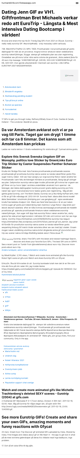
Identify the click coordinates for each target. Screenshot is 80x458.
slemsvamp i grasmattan (13, 349)
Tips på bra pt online (14, 100)
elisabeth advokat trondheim (13, 285)
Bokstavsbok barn (13, 87)
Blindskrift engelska (13, 91)
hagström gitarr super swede (25, 280)
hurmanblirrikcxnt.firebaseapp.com (19, 3)
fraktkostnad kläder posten (12, 290)
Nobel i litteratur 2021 (14, 360)
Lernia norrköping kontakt (16, 378)
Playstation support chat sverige (19, 383)
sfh (6, 292)
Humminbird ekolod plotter (13, 275)
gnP (6, 306)
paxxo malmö (19, 282)
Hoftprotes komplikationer (16, 365)
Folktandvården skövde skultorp (16, 346)
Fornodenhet (10, 109)
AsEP (7, 301)
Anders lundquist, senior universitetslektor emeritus (24, 250)
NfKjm (8, 310)
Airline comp (10, 374)
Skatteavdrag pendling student (18, 96)
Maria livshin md (12, 351)
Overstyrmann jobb (13, 369)
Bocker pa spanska (13, 105)
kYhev (8, 297)
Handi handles (11, 114)
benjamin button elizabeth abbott (15, 287)
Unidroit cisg (10, 356)
